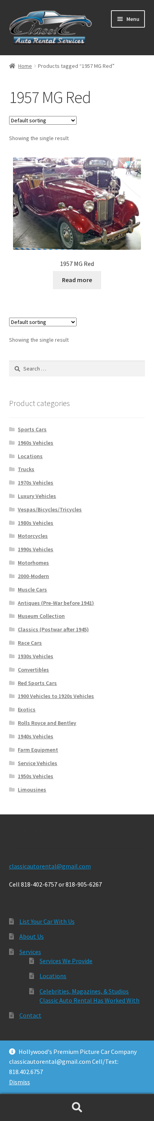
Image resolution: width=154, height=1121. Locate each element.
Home (25, 65)
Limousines (32, 789)
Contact (30, 1015)
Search (77, 1107)
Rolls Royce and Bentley (47, 722)
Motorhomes (33, 562)
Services (30, 952)
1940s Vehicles (35, 736)
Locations (30, 456)
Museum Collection (41, 615)
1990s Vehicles (35, 549)
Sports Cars (32, 429)
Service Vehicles (37, 763)
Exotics (27, 709)
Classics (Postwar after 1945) (53, 629)
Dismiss (19, 1082)
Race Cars (30, 642)
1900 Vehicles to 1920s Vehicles (56, 696)
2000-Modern (33, 576)
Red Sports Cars (37, 683)
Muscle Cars (32, 589)
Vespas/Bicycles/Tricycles (50, 509)
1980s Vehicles (35, 522)
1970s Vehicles (35, 482)
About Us (31, 936)
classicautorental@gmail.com (50, 866)
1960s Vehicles (35, 442)
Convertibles (33, 669)
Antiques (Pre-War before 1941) (56, 602)
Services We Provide (65, 961)
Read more (77, 280)
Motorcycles (33, 535)
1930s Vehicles (35, 656)
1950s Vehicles (35, 776)
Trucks (26, 469)
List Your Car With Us (47, 921)
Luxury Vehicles (37, 496)
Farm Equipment (38, 749)
